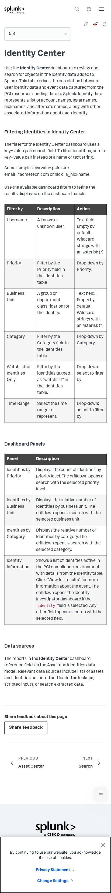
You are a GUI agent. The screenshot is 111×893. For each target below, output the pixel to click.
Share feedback (26, 728)
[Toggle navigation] (100, 793)
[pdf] (104, 24)
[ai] (95, 24)
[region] (55, 865)
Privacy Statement (53, 869)
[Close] (103, 844)
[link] (86, 24)
